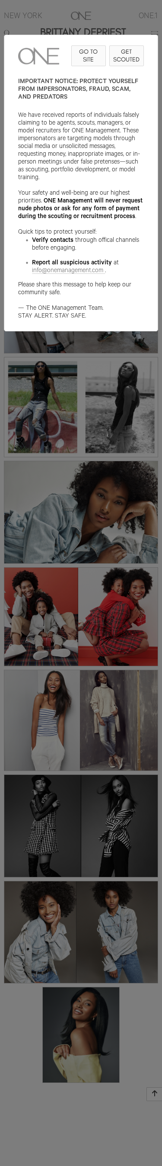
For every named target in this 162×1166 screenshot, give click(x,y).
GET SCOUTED (126, 55)
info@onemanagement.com (67, 271)
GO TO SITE (88, 55)
